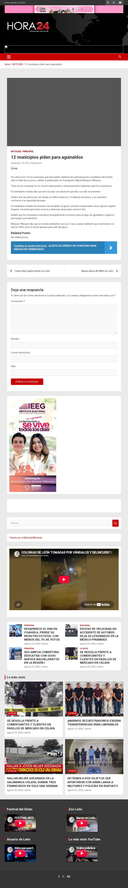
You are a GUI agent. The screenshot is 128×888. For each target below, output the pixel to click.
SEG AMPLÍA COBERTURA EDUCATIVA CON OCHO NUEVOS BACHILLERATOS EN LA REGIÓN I (41, 657)
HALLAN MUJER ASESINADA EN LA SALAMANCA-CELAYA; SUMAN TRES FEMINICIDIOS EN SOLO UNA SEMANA (32, 782)
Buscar (115, 523)
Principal (28, 151)
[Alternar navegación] (9, 56)
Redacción (37, 163)
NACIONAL (85, 625)
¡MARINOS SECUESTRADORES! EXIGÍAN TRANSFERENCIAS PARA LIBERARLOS (94, 722)
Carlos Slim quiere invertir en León (32, 271)
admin (45, 643)
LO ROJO (84, 648)
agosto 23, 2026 (32, 643)
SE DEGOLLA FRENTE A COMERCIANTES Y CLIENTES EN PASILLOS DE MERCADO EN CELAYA (98, 657)
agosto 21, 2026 (75, 790)
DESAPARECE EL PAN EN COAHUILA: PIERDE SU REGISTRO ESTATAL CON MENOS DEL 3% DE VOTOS (42, 634)
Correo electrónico (20, 352)
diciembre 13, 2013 (20, 163)
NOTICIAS (16, 151)
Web (13, 366)
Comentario (18, 301)
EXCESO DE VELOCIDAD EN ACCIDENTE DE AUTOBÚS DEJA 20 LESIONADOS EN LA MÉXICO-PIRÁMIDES (99, 634)
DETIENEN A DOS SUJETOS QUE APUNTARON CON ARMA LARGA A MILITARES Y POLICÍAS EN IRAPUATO (92, 782)
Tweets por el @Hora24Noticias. (26, 537)
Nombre (15, 338)
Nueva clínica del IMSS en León (97, 271)
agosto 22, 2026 (15, 790)
